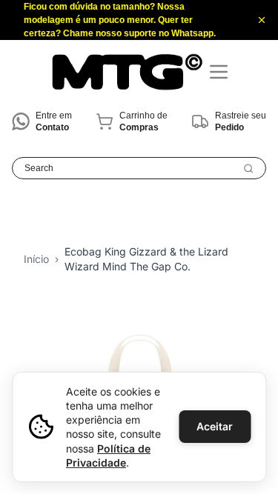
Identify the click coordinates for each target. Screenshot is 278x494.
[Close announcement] (261, 20)
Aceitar (214, 426)
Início (36, 259)
